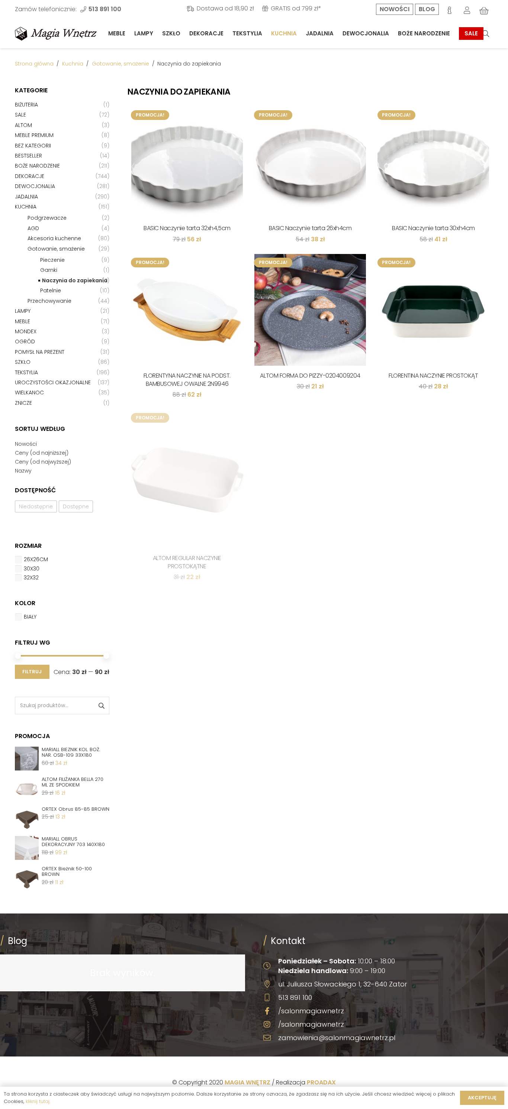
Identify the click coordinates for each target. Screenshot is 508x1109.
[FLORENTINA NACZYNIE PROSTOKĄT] (433, 310)
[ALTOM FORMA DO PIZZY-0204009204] (310, 310)
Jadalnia (26, 196)
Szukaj (101, 705)
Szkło (22, 362)
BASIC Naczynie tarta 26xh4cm (310, 228)
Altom (23, 125)
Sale (20, 114)
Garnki (48, 270)
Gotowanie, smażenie (120, 63)
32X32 (31, 577)
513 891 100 (295, 997)
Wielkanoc (29, 392)
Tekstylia (26, 372)
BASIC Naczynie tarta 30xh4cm (433, 228)
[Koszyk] (484, 10)
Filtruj (32, 671)
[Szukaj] (485, 33)
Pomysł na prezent (39, 352)
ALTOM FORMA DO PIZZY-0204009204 (310, 375)
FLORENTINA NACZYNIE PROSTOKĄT (433, 375)
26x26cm (36, 559)
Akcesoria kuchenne (54, 238)
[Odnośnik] (56, 34)
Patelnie (50, 290)
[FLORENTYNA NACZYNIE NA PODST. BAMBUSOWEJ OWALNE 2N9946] (187, 310)
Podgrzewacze (47, 218)
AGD (33, 228)
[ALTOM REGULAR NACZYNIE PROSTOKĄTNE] (187, 478)
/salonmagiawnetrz (311, 1011)
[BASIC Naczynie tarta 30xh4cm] (433, 162)
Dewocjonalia (35, 186)
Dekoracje (29, 176)
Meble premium (34, 135)
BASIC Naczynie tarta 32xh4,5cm (187, 228)
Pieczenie (52, 260)
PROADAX (321, 1082)
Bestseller (28, 155)
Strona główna (34, 63)
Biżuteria (26, 104)
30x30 (31, 568)
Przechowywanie (49, 301)
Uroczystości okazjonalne (53, 382)
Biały (30, 616)
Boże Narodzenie (37, 165)
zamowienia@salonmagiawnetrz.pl (336, 1037)
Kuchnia (72, 63)
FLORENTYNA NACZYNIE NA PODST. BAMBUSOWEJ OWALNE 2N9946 (187, 379)
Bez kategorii (33, 145)
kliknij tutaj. (38, 1101)
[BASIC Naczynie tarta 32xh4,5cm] (187, 162)
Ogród (25, 341)
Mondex (25, 331)
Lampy (22, 311)
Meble (22, 321)
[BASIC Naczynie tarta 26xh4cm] (310, 162)
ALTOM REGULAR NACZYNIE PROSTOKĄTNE (187, 562)
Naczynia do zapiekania (74, 280)
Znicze (23, 403)
